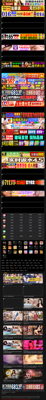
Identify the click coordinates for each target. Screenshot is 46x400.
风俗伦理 (39, 236)
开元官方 (16, 267)
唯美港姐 (30, 219)
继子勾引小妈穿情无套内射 (9, 296)
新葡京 (37, 260)
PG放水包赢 (11, 262)
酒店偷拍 (27, 262)
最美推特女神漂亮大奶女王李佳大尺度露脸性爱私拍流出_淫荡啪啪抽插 (13, 367)
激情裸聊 (3, 267)
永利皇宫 (32, 265)
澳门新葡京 (19, 265)
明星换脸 (21, 228)
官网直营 (14, 260)
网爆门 (40, 230)
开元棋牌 (10, 260)
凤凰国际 (7, 262)
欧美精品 (30, 214)
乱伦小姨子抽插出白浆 (28, 308)
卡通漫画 (11, 230)
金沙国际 (24, 267)
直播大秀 (41, 267)
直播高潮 (16, 262)
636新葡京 (41, 265)
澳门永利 (18, 260)
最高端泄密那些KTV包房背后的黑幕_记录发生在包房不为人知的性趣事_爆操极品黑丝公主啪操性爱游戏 (33, 352)
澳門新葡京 (27, 265)
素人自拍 (39, 217)
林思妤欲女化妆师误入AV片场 (9, 380)
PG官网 (7, 260)
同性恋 (40, 233)
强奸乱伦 (21, 214)
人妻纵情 (30, 236)
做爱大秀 (37, 267)
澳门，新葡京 (29, 267)
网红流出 (30, 222)
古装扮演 (11, 225)
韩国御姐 (21, 219)
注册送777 (30, 260)
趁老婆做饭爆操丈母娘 (8, 284)
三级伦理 (11, 217)
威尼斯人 (3, 260)
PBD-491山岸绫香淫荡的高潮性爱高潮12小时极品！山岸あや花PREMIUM (33, 337)
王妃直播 (35, 262)
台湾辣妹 (11, 219)
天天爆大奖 (20, 267)
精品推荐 (11, 214)
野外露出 (39, 222)
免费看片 (33, 267)
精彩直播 (19, 262)
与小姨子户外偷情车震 (28, 284)
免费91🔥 (8, 270)
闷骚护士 (39, 228)
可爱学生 (30, 225)
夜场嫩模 (11, 265)
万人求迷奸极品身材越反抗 (9, 308)
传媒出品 (11, 233)
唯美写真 (30, 230)
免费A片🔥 (12, 270)
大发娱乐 (23, 265)
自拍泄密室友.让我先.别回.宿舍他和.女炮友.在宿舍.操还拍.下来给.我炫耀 (13, 337)
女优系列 (21, 225)
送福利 (34, 260)
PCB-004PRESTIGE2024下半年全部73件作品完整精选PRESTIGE (33, 323)
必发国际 (15, 265)
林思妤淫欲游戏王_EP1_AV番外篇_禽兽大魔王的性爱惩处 (33, 381)
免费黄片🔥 (22, 270)
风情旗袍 (11, 228)
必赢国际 (3, 262)
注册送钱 (25, 260)
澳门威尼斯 (3, 270)
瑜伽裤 (30, 228)
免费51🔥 (7, 267)
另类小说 (11, 238)
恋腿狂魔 (39, 225)
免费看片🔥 (36, 265)
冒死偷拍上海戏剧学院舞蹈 (29, 296)
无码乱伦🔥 (12, 267)
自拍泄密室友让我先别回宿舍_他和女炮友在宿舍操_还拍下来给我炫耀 (13, 352)
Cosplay (30, 217)
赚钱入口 (26, 270)
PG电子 (22, 260)
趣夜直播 (7, 265)
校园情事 (21, 236)
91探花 (21, 222)
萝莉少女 (39, 214)
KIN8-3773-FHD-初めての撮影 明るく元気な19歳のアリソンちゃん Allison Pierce (33, 367)
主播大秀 (31, 262)
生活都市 (11, 236)
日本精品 (21, 217)
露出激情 (21, 230)
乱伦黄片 (39, 262)
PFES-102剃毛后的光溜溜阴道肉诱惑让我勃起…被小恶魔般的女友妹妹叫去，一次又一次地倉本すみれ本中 (13, 323)
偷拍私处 (3, 265)
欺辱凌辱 (11, 222)
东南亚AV (39, 219)
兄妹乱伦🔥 (17, 270)
